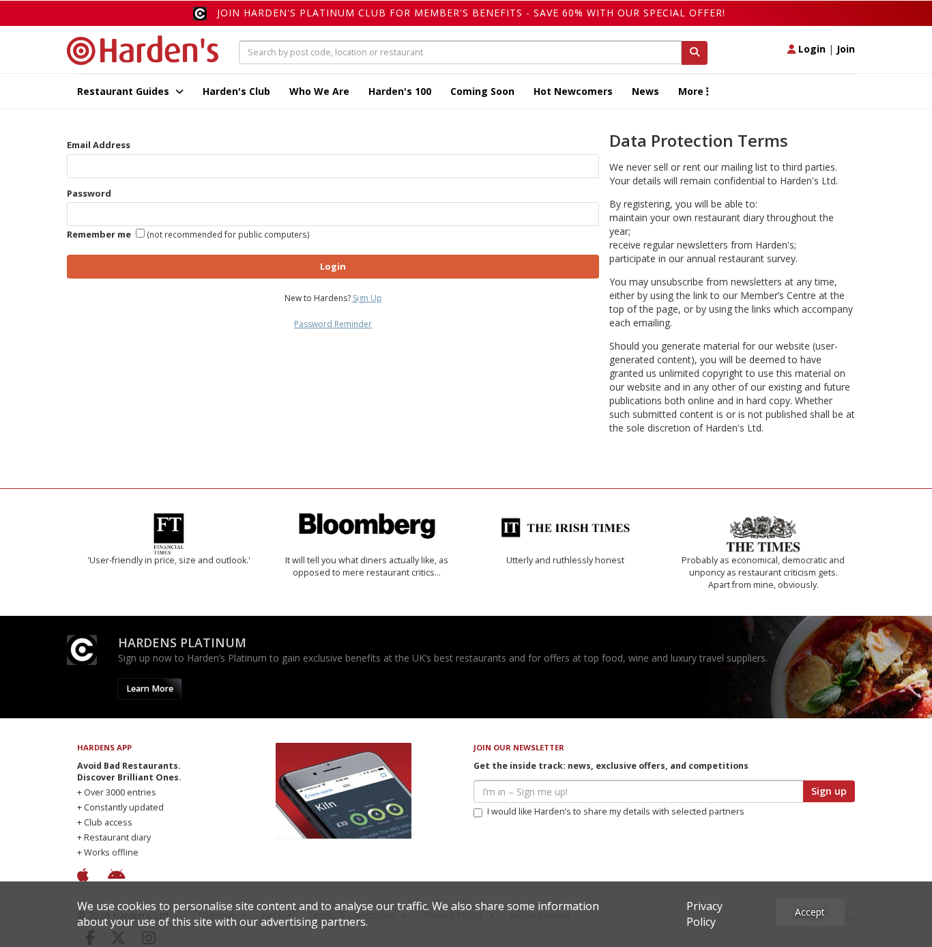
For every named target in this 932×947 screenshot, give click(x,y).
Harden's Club (236, 91)
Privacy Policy (704, 914)
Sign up (829, 791)
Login (811, 48)
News (645, 91)
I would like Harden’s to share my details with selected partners (615, 811)
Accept (810, 911)
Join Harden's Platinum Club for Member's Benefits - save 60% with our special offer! (471, 12)
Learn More (149, 688)
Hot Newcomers (573, 91)
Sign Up (367, 298)
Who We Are (319, 91)
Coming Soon (482, 91)
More (692, 91)
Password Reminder (333, 324)
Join (845, 48)
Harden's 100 (399, 91)
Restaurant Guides (124, 91)
